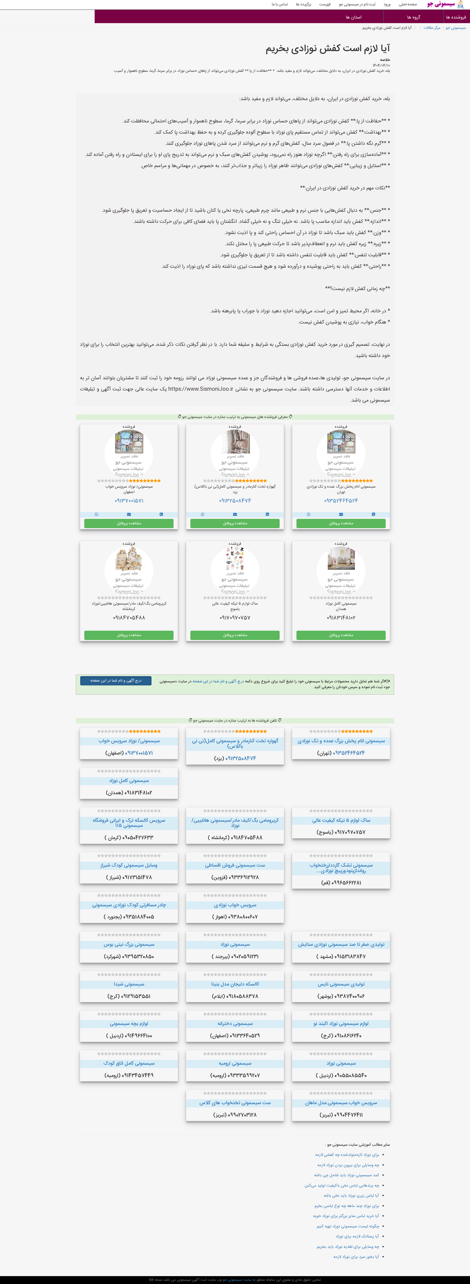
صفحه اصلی (408, 4)
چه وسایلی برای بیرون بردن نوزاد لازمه (348, 1165)
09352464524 (341, 501)
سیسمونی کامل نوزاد (129, 781)
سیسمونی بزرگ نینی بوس (129, 945)
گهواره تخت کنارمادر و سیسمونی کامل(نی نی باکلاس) (235, 744)
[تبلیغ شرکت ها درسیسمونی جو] (373, 515)
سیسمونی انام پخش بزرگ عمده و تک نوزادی (341, 741)
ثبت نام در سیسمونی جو (357, 4)
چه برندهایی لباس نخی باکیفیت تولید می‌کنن (342, 1185)
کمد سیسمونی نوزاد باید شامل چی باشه (346, 1175)
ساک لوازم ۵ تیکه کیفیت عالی (341, 821)
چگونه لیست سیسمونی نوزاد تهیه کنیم (348, 1226)
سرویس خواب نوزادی (235, 905)
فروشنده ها (456, 17)
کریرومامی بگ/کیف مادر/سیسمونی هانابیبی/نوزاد (235, 823)
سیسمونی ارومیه (235, 1064)
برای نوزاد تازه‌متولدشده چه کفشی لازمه (347, 1154)
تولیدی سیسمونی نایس (341, 984)
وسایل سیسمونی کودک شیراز (129, 865)
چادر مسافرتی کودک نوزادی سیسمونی (129, 905)
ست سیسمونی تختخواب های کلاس (235, 1103)
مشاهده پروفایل (341, 523)
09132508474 (235, 501)
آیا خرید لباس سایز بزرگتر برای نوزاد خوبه (346, 1216)
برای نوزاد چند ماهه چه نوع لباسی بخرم (347, 1206)
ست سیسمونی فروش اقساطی (235, 865)
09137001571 (129, 501)
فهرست (325, 4)
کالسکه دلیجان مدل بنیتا (235, 984)
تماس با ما (280, 4)
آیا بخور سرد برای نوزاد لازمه (356, 1257)
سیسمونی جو (456, 28)
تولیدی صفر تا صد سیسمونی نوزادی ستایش (341, 945)
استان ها (353, 17)
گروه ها (413, 17)
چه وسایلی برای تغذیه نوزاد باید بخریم (348, 1246)
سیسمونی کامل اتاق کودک (128, 1064)
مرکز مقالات (431, 28)
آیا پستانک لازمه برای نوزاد (357, 1236)
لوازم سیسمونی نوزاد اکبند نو (341, 1024)
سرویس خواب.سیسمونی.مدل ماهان (341, 1103)
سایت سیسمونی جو (237, 1280)
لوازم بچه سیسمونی (129, 1024)
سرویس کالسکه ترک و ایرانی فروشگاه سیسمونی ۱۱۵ (129, 823)
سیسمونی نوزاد (235, 945)
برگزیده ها (303, 4)
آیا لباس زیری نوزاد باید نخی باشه (351, 1195)
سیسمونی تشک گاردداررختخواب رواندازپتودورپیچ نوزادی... (341, 868)
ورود (387, 4)
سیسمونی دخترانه (235, 1024)
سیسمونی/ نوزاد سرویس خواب (129, 741)
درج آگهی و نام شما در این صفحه (217, 681)
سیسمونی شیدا (129, 984)
